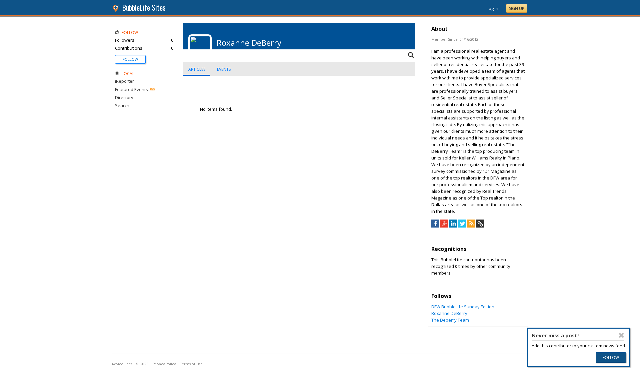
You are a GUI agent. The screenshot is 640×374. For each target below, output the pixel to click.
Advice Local (123, 364)
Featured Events (131, 89)
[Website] (480, 226)
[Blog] (471, 226)
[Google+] (444, 226)
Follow (130, 59)
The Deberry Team (450, 320)
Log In (492, 8)
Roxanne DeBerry (449, 313)
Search (122, 105)
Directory (124, 97)
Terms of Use (191, 364)
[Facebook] (435, 226)
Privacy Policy (164, 364)
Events (224, 69)
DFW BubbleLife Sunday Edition (462, 307)
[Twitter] (462, 226)
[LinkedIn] (453, 226)
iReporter (124, 81)
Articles (196, 69)
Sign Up (516, 8)
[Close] (621, 335)
